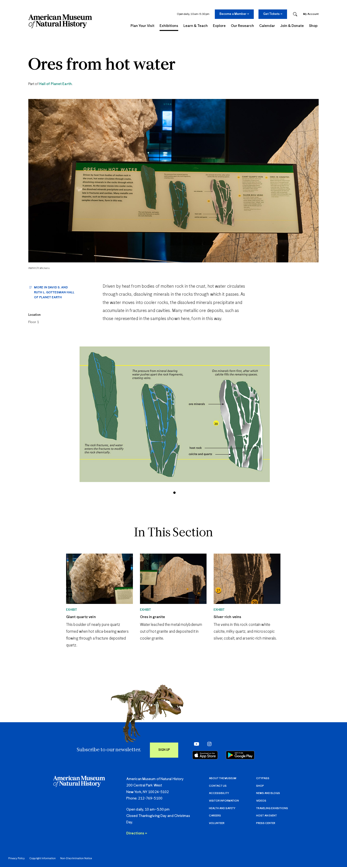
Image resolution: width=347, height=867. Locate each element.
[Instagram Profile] (208, 744)
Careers (215, 815)
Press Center (265, 823)
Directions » (136, 833)
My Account (311, 14)
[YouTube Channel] (195, 744)
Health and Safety (222, 808)
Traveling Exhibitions (272, 808)
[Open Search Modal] (295, 14)
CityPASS (262, 778)
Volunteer (216, 823)
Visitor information (224, 800)
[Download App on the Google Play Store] (240, 755)
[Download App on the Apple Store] (205, 755)
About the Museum (222, 778)
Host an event (266, 815)
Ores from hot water (101, 65)
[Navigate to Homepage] (60, 21)
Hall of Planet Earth (55, 84)
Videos (261, 800)
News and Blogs (268, 793)
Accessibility (219, 793)
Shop (260, 786)
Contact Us (218, 786)
